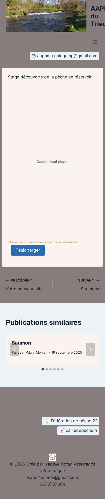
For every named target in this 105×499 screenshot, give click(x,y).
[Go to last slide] (14, 349)
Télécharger (28, 250)
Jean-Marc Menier (32, 352)
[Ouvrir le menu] (94, 42)
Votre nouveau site (24, 284)
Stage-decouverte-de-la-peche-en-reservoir (43, 242)
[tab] (43, 369)
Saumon (21, 343)
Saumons (88, 284)
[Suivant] (90, 349)
